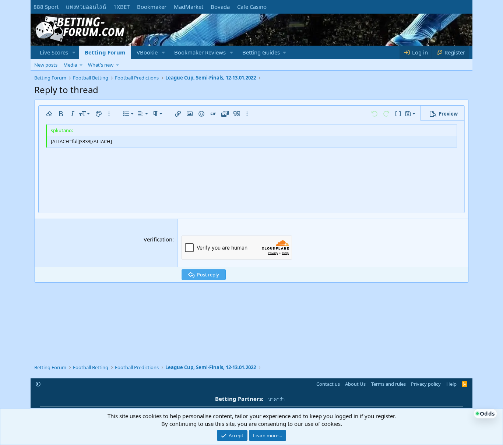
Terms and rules (388, 384)
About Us (355, 384)
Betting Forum (105, 52)
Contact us (328, 384)
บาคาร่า (276, 399)
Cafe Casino (252, 6)
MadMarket (188, 6)
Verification (158, 239)
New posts (45, 64)
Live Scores (54, 52)
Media (70, 64)
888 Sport (46, 6)
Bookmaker (151, 6)
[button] (74, 52)
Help (451, 384)
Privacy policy (426, 384)
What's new (100, 64)
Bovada (220, 6)
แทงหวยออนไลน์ (86, 6)
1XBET (121, 6)
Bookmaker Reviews (200, 52)
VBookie (147, 52)
